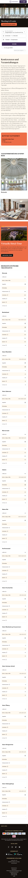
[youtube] (19, 847)
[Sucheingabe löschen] (24, 31)
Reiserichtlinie (14, 873)
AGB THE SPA (14, 874)
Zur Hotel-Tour (7, 255)
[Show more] (2, 201)
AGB (14, 876)
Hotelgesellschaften (14, 872)
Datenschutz (14, 867)
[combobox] (14, 32)
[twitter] (16, 847)
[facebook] (8, 847)
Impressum (14, 869)
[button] (14, 209)
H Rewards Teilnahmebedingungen (14, 870)
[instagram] (12, 847)
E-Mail (3, 140)
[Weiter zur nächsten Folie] (25, 176)
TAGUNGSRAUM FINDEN (8, 24)
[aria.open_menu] (25, 5)
